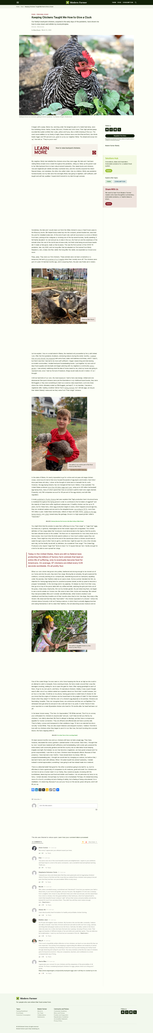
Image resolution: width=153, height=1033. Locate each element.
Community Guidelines (60, 1011)
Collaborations (41, 1015)
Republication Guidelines (61, 1017)
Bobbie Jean (43, 920)
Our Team (40, 1013)
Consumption (128, 2)
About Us (40, 1011)
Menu (17, 2)
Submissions (41, 1017)
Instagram (111, 129)
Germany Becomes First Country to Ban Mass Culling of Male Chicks (67, 521)
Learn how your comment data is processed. (73, 837)
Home (17, 6)
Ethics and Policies (59, 1013)
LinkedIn (115, 129)
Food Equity (19, 1013)
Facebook (107, 129)
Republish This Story (120, 136)
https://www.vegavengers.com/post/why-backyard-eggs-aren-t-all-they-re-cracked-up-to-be (68, 970)
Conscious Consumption (23, 1015)
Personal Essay (42, 14)
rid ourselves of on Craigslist (54, 259)
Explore (109, 171)
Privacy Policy (58, 1021)
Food (119, 2)
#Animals (34, 27)
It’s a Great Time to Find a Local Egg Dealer (67, 735)
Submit (109, 204)
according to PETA (81, 509)
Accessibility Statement (60, 1019)
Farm (114, 2)
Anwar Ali (42, 909)
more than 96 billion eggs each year (60, 487)
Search (136, 2)
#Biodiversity (40, 27)
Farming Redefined (21, 1011)
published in (46, 499)
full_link (65, 150)
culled (47, 514)
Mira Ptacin (37, 30)
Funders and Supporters (61, 1015)
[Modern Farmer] (76, 2)
